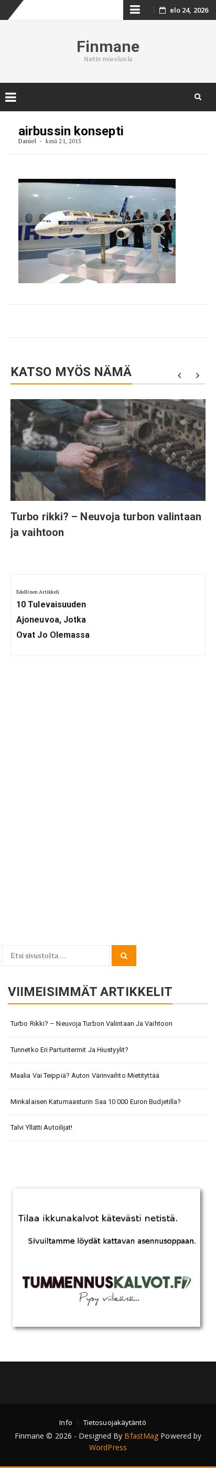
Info (65, 1422)
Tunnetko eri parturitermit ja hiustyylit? (69, 1050)
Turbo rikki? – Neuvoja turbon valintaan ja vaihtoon (91, 1023)
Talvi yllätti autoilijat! (41, 1127)
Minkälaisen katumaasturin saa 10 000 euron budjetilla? (95, 1102)
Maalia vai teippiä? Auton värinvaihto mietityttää (84, 1075)
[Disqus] (108, 806)
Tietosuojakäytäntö (114, 1422)
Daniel (27, 141)
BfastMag (141, 1436)
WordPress (108, 1447)
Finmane (108, 46)
